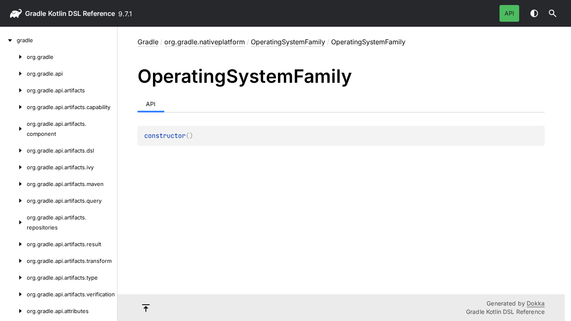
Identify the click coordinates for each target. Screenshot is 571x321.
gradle (35, 13)
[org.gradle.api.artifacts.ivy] (13, 167)
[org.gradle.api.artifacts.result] (13, 244)
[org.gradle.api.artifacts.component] (13, 128)
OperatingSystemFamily (288, 42)
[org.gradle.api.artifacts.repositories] (13, 222)
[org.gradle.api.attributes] (13, 311)
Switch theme (534, 13)
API (509, 13)
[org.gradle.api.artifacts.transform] (13, 260)
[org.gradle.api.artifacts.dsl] (13, 150)
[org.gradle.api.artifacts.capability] (13, 107)
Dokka (536, 303)
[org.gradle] (13, 56)
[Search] (552, 13)
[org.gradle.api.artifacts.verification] (13, 294)
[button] (552, 13)
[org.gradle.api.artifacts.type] (13, 277)
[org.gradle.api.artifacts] (13, 90)
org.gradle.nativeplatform (204, 42)
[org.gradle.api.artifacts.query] (13, 200)
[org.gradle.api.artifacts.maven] (13, 184)
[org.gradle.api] (13, 73)
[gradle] (8, 40)
